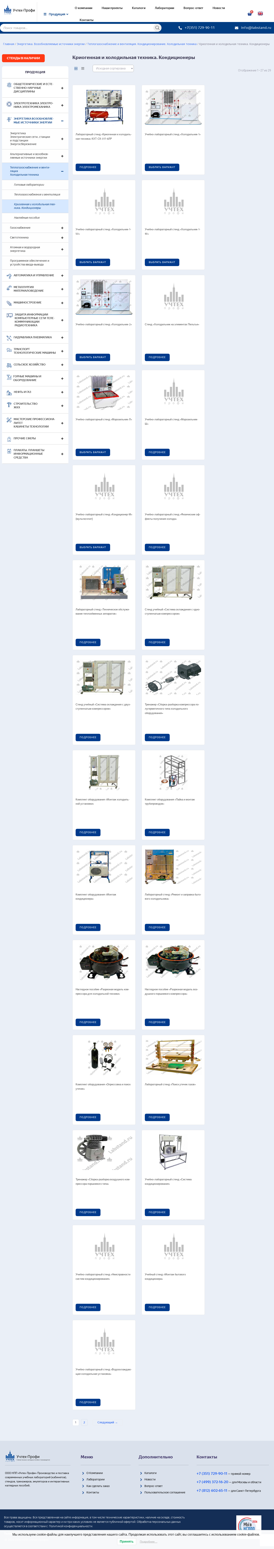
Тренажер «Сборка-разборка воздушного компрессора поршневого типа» (103, 1182)
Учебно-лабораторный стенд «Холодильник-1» (173, 134)
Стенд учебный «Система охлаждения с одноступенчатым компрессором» (172, 612)
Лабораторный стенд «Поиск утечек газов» (170, 1084)
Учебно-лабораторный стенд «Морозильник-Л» (104, 420)
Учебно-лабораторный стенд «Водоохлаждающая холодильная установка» (104, 1372)
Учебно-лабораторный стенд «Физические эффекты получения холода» (173, 517)
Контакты (86, 20)
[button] (23, 58)
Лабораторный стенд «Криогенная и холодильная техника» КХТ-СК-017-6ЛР (104, 136)
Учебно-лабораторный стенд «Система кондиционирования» (168, 1182)
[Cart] (249, 14)
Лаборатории (164, 8)
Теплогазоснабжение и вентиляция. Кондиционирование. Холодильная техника (142, 44)
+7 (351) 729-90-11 (212, 1473)
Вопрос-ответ (193, 8)
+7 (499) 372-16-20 (212, 1482)
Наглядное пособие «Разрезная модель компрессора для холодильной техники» (102, 991)
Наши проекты (112, 8)
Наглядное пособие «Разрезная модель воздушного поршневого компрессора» (171, 991)
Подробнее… (148, 1541)
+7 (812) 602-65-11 (212, 1490)
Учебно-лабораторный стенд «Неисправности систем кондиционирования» (103, 1277)
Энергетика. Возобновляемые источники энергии (51, 44)
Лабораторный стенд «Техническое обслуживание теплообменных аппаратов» (103, 612)
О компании (83, 8)
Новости (219, 8)
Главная (8, 44)
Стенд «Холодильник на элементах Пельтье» (172, 324)
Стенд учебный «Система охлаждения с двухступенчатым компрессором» (103, 707)
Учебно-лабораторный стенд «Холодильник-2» (104, 324)
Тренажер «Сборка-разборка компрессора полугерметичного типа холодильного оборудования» (172, 709)
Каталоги (138, 8)
